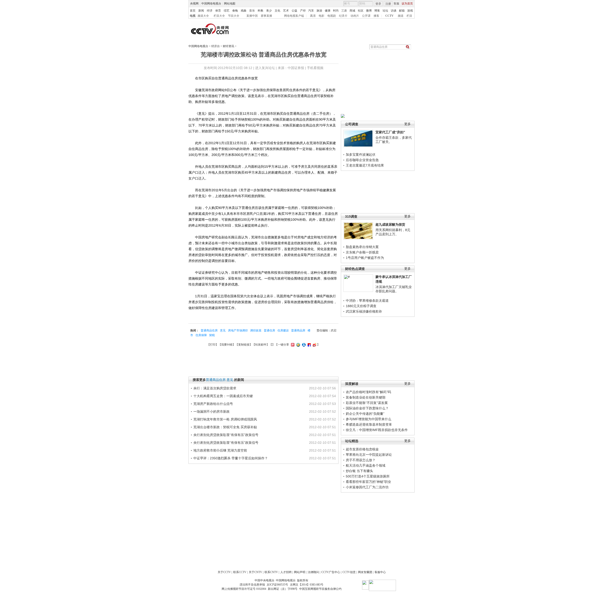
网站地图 (229, 3)
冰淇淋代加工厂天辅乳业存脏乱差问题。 (393, 289)
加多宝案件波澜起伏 (360, 154)
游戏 (410, 10)
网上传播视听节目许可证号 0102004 (244, 589)
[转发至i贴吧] (308, 344)
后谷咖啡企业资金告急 (362, 160)
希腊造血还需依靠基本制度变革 (369, 424)
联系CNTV (271, 572)
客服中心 (380, 572)
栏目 (409, 15)
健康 (327, 10)
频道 (400, 15)
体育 (218, 10)
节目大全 (233, 15)
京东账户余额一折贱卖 (362, 252)
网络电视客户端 (294, 15)
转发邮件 (260, 344)
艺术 (286, 10)
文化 (277, 10)
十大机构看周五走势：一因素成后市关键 (223, 396)
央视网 (194, 3)
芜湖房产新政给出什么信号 (213, 404)
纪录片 (343, 15)
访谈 (393, 10)
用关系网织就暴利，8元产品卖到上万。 (392, 232)
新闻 (201, 10)
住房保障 (201, 335)
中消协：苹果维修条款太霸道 (367, 300)
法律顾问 (313, 572)
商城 (352, 10)
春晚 (235, 10)
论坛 (385, 10)
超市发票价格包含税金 (362, 449)
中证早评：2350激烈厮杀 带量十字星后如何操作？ (230, 458)
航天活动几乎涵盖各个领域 (365, 465)
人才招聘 (286, 572)
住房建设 (283, 330)
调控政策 (255, 330)
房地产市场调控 (238, 330)
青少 (269, 10)
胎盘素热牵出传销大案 (362, 247)
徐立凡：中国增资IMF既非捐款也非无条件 (377, 430)
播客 (376, 15)
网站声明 (299, 572)
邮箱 (402, 10)
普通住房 (269, 330)
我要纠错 (226, 344)
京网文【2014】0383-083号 (306, 584)
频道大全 (203, 15)
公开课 (366, 15)
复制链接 (243, 344)
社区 (360, 10)
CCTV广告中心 (330, 572)
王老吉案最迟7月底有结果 (365, 165)
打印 (213, 344)
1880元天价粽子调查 (361, 306)
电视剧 (331, 15)
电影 (321, 15)
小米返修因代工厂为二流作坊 (367, 487)
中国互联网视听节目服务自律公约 (320, 589)
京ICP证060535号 (277, 584)
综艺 (226, 10)
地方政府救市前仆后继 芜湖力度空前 (220, 450)
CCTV (389, 15)
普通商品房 (298, 330)
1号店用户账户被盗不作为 (365, 258)
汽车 (311, 10)
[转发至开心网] (292, 344)
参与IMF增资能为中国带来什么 (368, 419)
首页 (193, 10)
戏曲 (243, 10)
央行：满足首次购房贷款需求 (214, 388)
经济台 (215, 46)
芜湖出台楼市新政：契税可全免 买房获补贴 (225, 427)
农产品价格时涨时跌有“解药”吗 (368, 392)
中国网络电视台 (211, 3)
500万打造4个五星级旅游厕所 (368, 476)
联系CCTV (239, 572)
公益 (294, 10)
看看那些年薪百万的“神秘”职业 (368, 482)
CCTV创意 (349, 572)
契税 (212, 335)
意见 (223, 330)
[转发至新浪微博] (313, 344)
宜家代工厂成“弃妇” (390, 132)
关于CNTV (255, 572)
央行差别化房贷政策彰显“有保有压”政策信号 (225, 435)
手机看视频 (315, 68)
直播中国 (252, 15)
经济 (209, 10)
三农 (344, 10)
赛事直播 (266, 15)
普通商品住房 (209, 330)
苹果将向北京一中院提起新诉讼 (369, 454)
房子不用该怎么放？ (360, 460)
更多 (407, 124)
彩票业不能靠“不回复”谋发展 (367, 403)
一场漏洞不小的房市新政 (211, 411)
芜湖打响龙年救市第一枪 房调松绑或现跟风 (225, 419)
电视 (193, 15)
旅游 (319, 10)
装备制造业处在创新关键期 (365, 397)
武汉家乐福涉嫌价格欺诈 (364, 311)
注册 (388, 3)
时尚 (336, 10)
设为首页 (407, 3)
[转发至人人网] (303, 344)
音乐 (252, 10)
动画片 (354, 15)
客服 (396, 3)
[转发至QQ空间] (297, 344)
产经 (303, 10)
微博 (369, 10)
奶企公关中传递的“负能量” (365, 414)
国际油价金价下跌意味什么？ (367, 408)
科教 (260, 10)
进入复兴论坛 (265, 68)
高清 (313, 15)
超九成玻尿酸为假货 (390, 224)
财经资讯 (228, 46)
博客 (377, 10)
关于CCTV (224, 572)
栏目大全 (219, 15)
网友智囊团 (365, 572)
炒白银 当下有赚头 (359, 471)
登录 (378, 3)
